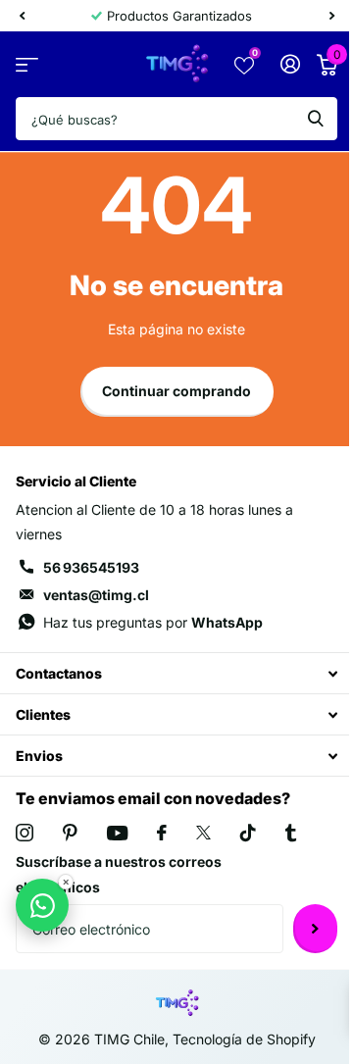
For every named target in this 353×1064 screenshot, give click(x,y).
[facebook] (162, 832)
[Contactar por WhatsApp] (42, 905)
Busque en (315, 118)
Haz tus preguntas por (153, 622)
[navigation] (21, 15)
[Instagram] (24, 832)
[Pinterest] (70, 832)
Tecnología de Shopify (244, 1039)
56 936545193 (91, 567)
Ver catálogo (27, 64)
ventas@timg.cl (96, 594)
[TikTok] (248, 832)
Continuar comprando (176, 390)
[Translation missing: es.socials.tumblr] (290, 832)
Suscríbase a (315, 928)
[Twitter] (203, 832)
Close (176, 673)
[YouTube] (117, 833)
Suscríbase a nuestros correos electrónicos (119, 874)
